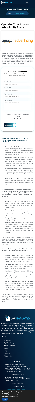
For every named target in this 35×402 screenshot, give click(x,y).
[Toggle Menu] (27, 2)
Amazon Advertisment (20, 13)
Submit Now (8, 125)
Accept (5, 399)
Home (9, 13)
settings (15, 396)
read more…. (21, 333)
